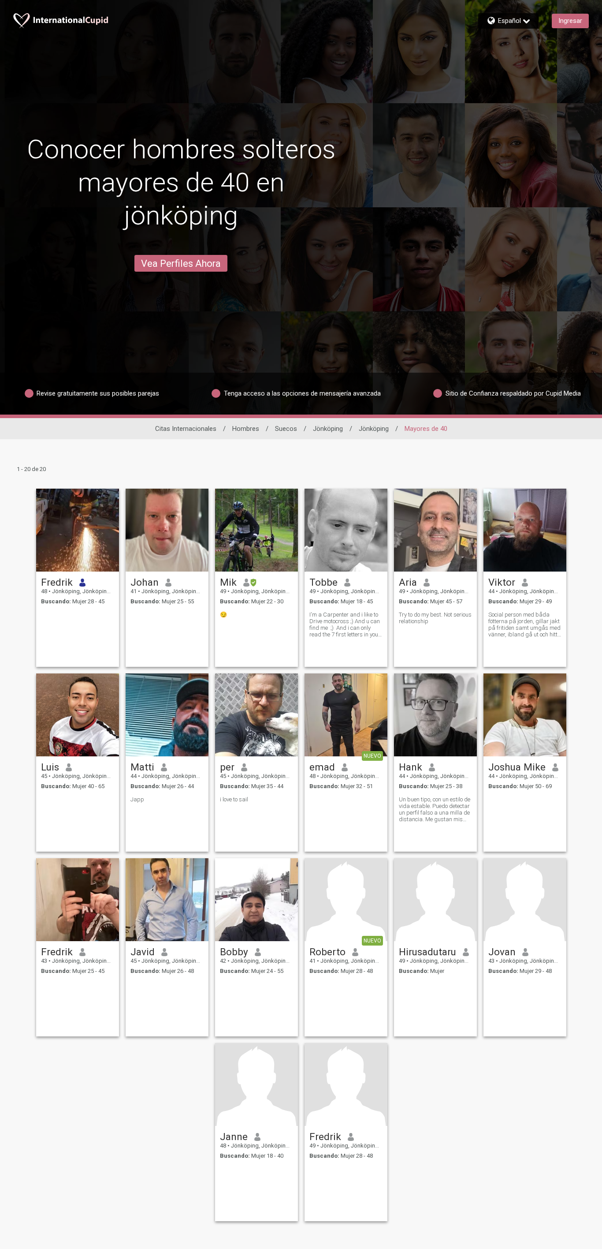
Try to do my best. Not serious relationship (435, 617)
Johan (144, 582)
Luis (50, 767)
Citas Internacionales (185, 429)
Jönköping (328, 429)
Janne (234, 1136)
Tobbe (323, 582)
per (227, 767)
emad (322, 767)
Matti (142, 767)
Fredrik (57, 582)
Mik (228, 582)
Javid (142, 951)
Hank (410, 767)
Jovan (502, 951)
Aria (408, 582)
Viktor (501, 582)
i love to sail (234, 799)
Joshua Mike (517, 767)
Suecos (286, 429)
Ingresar (570, 21)
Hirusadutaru (427, 951)
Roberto (327, 951)
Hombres (245, 429)
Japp (137, 799)
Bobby (234, 951)
